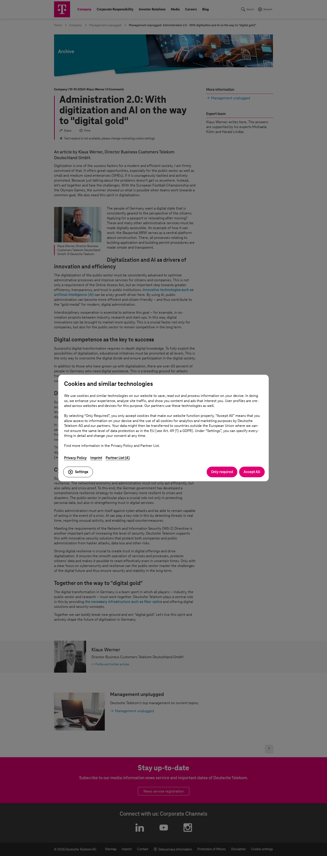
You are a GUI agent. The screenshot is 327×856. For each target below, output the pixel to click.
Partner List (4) (118, 458)
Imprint (96, 458)
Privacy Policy (75, 458)
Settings (81, 472)
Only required (222, 472)
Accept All (252, 472)
